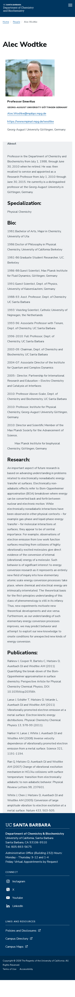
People (16, 21)
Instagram (18, 881)
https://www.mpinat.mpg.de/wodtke (30, 122)
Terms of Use (9, 969)
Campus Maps (14, 947)
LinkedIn (17, 906)
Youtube (17, 898)
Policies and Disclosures (20, 931)
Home (6, 21)
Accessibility (26, 969)
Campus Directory (16, 939)
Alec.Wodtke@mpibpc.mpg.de (26, 114)
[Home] (18, 12)
